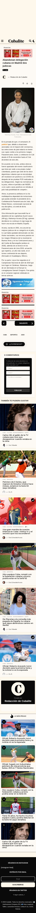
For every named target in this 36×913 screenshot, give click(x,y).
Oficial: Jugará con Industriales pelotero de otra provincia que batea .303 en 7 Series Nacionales (18, 766)
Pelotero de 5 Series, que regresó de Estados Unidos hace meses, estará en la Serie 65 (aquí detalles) (18, 485)
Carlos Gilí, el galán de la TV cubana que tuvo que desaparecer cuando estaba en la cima (17, 438)
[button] (2, 41)
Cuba (5, 335)
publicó (5, 144)
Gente (26, 432)
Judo (22, 335)
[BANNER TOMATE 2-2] (18, 53)
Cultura (9, 432)
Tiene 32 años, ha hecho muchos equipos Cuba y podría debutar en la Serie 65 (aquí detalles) (18, 818)
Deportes (14, 335)
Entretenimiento (18, 432)
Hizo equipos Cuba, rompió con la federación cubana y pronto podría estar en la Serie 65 (17, 576)
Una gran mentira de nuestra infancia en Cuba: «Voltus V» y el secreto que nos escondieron (17, 531)
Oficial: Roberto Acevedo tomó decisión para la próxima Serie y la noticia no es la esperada (17, 668)
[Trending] (32, 406)
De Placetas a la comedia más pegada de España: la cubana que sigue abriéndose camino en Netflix (18, 622)
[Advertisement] (18, 19)
